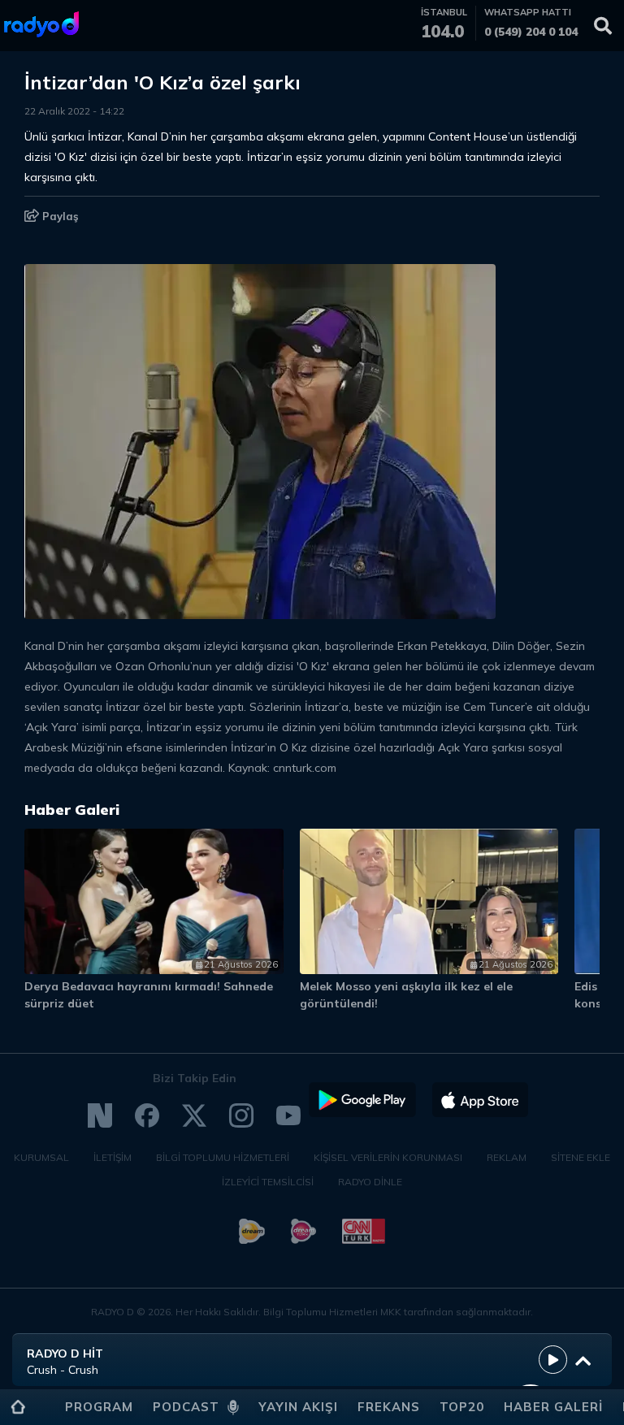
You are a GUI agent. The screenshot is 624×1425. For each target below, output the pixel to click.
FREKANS (389, 1406)
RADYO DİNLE (370, 1182)
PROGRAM (99, 1406)
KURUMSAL (41, 1157)
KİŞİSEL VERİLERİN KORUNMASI (388, 1157)
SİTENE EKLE (580, 1157)
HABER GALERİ (553, 1406)
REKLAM (506, 1157)
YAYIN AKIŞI (298, 1406)
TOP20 (462, 1406)
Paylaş (59, 216)
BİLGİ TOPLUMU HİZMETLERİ (222, 1157)
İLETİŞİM (112, 1157)
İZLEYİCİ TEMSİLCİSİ (268, 1182)
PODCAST (186, 1406)
